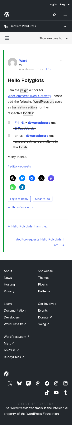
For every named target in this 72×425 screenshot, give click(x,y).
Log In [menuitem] (53, 4)
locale (23, 147)
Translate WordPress (22, 26)
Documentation (15, 310)
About (8, 271)
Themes (43, 278)
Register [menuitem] (65, 4)
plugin (24, 90)
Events (43, 310)
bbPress (11, 350)
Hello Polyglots (26, 80)
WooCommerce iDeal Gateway (29, 96)
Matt (9, 343)
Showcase (45, 271)
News (8, 278)
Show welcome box (51, 38)
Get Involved (47, 304)
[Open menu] (66, 14)
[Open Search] (54, 14)
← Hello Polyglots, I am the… (27, 226)
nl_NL (48, 69)
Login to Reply (19, 199)
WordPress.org (43, 101)
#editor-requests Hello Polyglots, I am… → (40, 242)
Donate (45, 317)
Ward (23, 60)
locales (28, 113)
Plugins (43, 284)
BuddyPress (14, 357)
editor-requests (19, 166)
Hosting (9, 284)
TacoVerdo (24, 128)
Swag (44, 324)
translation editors (24, 107)
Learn (8, 304)
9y (20, 64)
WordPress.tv (15, 324)
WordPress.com (17, 337)
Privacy (9, 291)
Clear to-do (42, 198)
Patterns (44, 291)
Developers (12, 317)
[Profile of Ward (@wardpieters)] (12, 63)
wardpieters (39, 123)
